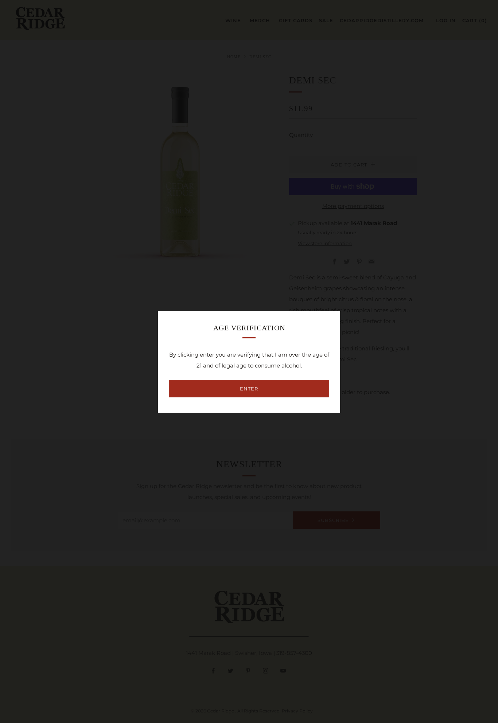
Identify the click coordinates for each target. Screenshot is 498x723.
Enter (249, 389)
